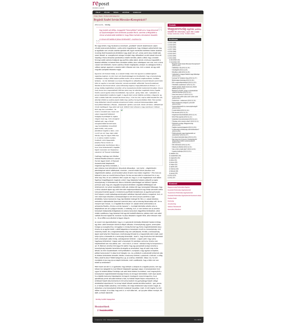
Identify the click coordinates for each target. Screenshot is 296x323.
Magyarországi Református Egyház (179, 187)
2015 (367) (172, 53)
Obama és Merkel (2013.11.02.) (182, 147)
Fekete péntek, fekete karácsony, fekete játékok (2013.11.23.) (184, 87)
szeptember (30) (176, 156)
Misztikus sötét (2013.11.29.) (181, 72)
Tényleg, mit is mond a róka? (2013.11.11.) (185, 121)
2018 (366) (172, 47)
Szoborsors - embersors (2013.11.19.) (184, 100)
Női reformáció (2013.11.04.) (181, 145)
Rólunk (107, 12)
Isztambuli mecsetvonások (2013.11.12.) (184, 119)
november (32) (175, 62)
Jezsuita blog (172, 204)
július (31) (174, 160)
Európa (170, 34)
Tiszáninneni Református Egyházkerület (180, 193)
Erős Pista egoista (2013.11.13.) (182, 117)
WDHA (199, 319)
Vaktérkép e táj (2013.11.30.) (181, 68)
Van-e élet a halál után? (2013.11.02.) (184, 149)
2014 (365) (172, 56)
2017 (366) (172, 49)
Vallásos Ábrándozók (174, 206)
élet (192, 32)
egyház (190, 29)
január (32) (174, 173)
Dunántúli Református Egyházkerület (179, 190)
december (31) (175, 60)
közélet (171, 31)
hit (176, 31)
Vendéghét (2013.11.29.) (180, 70)
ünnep (182, 34)
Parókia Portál (172, 198)
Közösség (171, 201)
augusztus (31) (175, 158)
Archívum (125, 12)
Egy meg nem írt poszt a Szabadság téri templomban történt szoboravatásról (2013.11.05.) (184, 141)
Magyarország (177, 28)
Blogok (101, 16)
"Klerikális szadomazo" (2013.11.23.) (183, 84)
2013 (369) (172, 58)
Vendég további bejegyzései (111, 16)
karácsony (176, 34)
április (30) (174, 167)
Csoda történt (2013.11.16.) (180, 110)
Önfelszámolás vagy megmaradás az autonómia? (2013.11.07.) (183, 134)
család (196, 32)
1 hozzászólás (105, 310)
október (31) (174, 153)
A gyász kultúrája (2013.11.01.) (181, 151)
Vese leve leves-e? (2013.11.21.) (182, 94)
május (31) (174, 164)
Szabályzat (137, 12)
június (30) (174, 162)
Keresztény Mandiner (174, 209)
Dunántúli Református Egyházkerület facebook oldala (184, 195)
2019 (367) (172, 45)
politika (198, 29)
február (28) (174, 171)
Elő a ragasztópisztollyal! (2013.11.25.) (184, 82)
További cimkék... (190, 34)
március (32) (175, 169)
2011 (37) (172, 177)
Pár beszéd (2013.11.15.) (180, 112)
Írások (116, 12)
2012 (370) (172, 175)
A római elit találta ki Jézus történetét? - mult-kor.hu (120, 39)
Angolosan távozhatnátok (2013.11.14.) (184, 115)
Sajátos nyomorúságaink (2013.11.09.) (184, 127)
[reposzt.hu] (100, 6)
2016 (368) (172, 51)
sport (188, 32)
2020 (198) (172, 42)
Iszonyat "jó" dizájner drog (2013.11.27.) (184, 78)
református (181, 32)
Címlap (98, 12)
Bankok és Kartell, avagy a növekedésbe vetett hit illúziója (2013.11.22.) (185, 91)
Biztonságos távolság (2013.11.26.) (183, 80)
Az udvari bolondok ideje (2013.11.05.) (184, 137)
